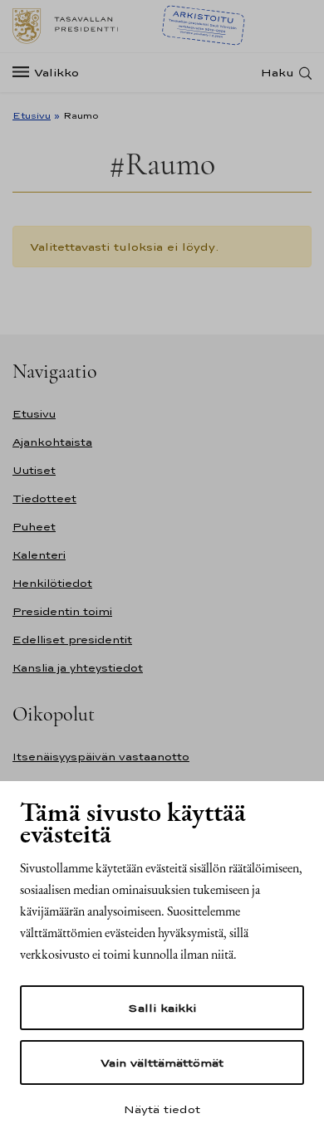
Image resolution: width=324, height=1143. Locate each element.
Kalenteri (39, 555)
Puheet (34, 527)
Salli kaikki (162, 1007)
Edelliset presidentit (72, 640)
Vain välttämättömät (162, 1062)
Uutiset (34, 470)
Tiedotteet (44, 498)
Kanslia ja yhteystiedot (77, 668)
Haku (277, 72)
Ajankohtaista (52, 442)
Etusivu (31, 115)
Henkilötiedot (52, 583)
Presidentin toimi (62, 611)
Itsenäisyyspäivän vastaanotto (100, 757)
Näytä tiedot (162, 1108)
